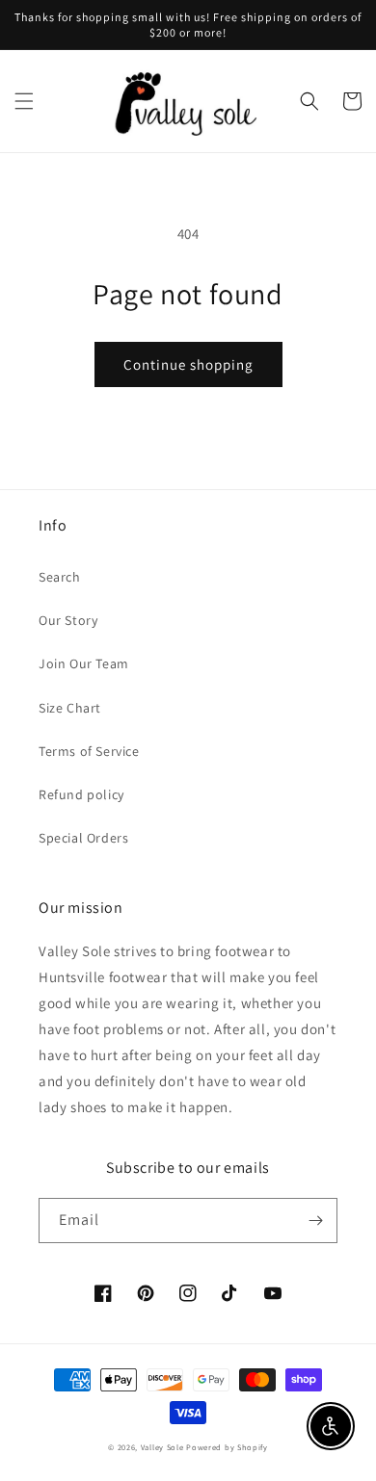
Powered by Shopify (227, 1447)
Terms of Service (89, 751)
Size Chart (70, 707)
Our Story (68, 620)
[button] (24, 101)
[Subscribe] (315, 1220)
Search (60, 576)
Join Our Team (84, 663)
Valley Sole (162, 1447)
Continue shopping (188, 364)
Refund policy (81, 794)
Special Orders (83, 837)
